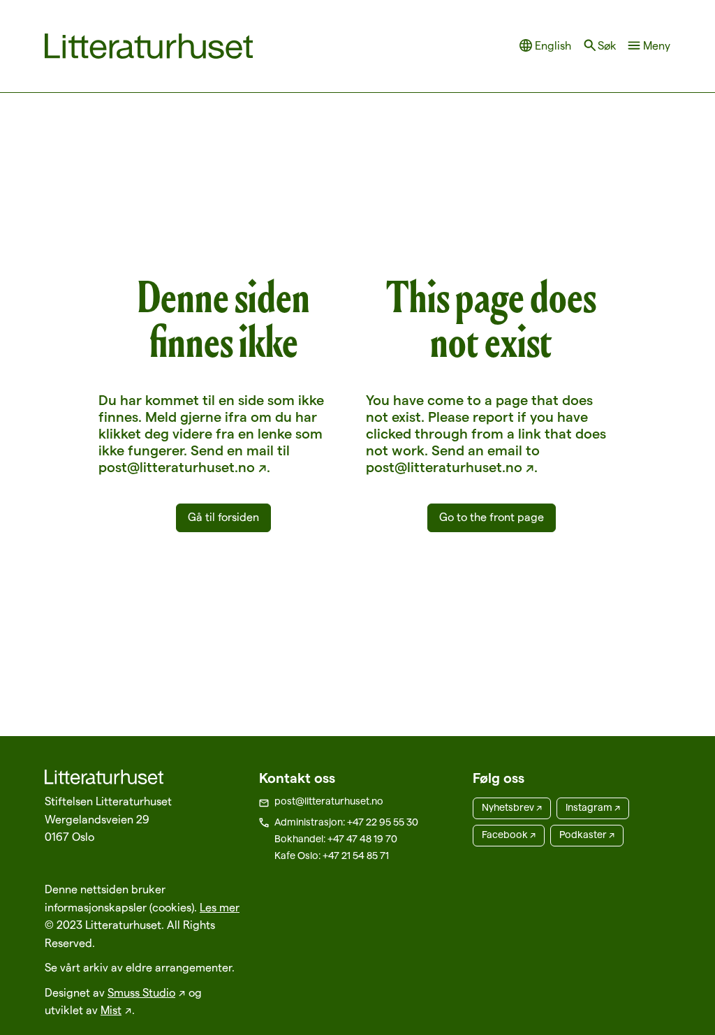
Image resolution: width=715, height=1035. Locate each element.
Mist (111, 1010)
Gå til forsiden (223, 517)
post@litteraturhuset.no (328, 801)
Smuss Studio (141, 993)
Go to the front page (491, 517)
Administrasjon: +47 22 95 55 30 (346, 822)
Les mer (219, 907)
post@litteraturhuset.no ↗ (182, 467)
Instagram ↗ (593, 807)
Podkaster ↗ (586, 834)
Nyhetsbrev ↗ (512, 807)
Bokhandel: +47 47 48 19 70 (335, 838)
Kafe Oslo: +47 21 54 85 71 (331, 855)
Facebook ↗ (509, 834)
